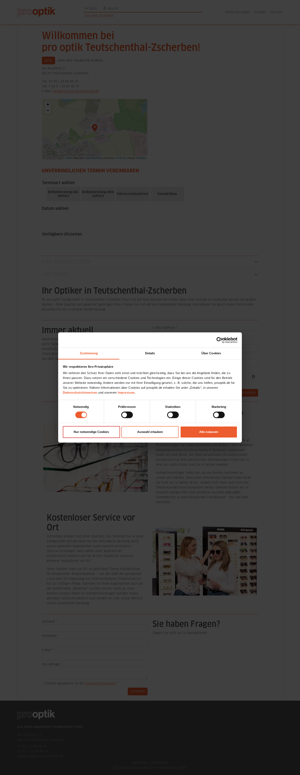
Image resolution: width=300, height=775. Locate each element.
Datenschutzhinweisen (80, 392)
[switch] (127, 415)
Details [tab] (150, 353)
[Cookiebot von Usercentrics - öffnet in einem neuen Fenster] (219, 340)
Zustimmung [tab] (89, 353)
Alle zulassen (208, 432)
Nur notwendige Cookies (91, 432)
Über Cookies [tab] (211, 353)
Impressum (126, 392)
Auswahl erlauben (150, 432)
